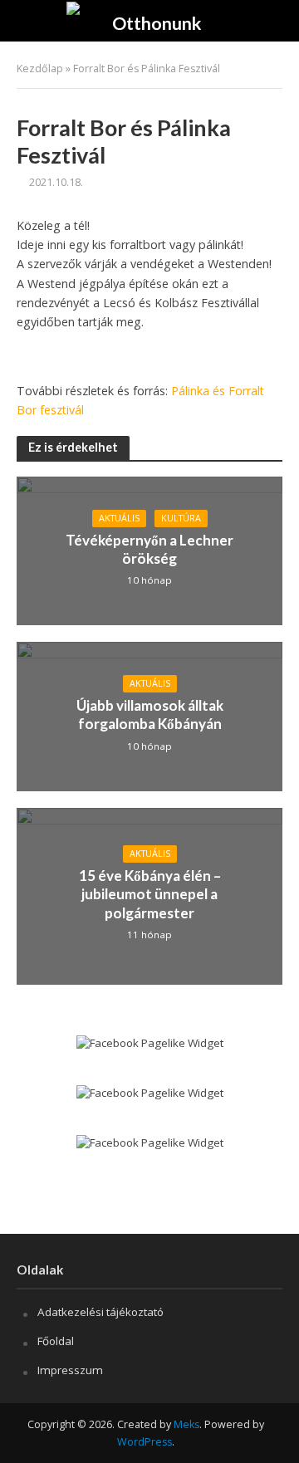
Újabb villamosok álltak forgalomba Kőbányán (149, 714)
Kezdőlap (40, 68)
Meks (186, 1424)
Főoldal (55, 1340)
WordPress (144, 1442)
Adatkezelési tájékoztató (100, 1311)
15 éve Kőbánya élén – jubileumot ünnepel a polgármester (150, 894)
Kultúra (181, 518)
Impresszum (70, 1370)
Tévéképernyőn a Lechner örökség (149, 549)
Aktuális (119, 518)
